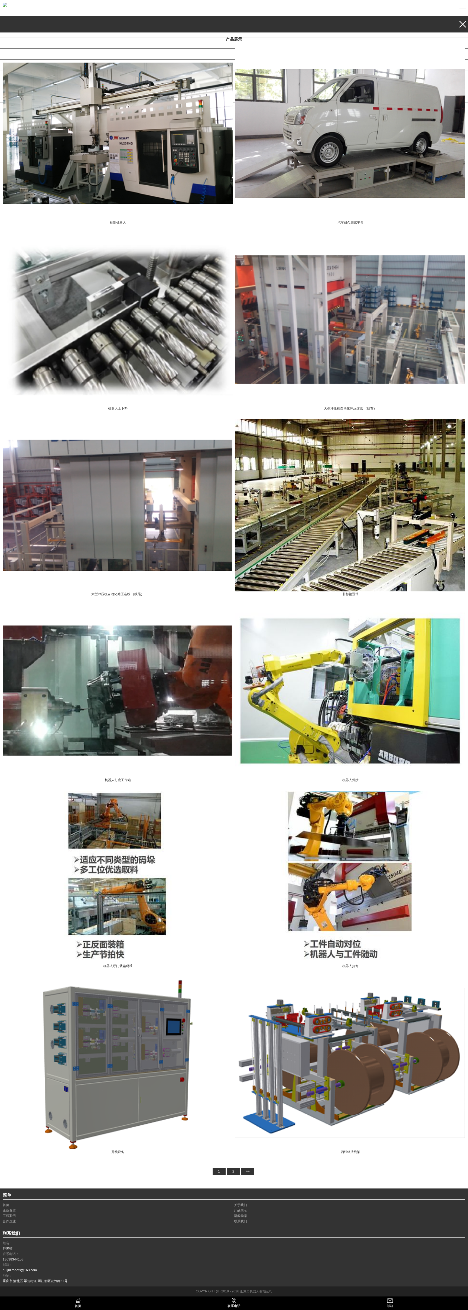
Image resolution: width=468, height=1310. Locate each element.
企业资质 (16, 43)
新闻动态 (16, 75)
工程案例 (16, 65)
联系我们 (16, 97)
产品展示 (16, 54)
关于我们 (16, 32)
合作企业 (16, 86)
